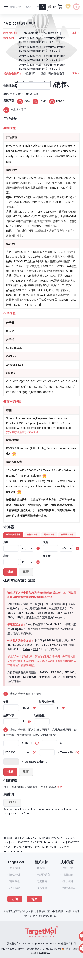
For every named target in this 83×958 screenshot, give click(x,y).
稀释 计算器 (32, 534)
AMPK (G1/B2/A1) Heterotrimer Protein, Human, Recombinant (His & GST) (42, 48)
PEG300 (29, 613)
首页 (34, 899)
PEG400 (69, 672)
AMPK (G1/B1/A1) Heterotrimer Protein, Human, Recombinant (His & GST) (42, 40)
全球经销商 (43, 874)
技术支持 (42, 887)
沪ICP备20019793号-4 (13, 948)
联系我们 (42, 868)
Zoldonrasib (50, 33)
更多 (59, 787)
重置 (26, 572)
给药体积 (8, 715)
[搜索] (42, 7)
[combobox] (21, 86)
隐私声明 (14, 874)
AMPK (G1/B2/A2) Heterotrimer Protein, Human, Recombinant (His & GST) (42, 57)
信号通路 (67, 881)
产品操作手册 (18, 109)
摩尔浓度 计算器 (13, 534)
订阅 (15, 899)
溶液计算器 (69, 887)
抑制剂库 (30, 73)
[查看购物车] (60, 6)
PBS (10, 617)
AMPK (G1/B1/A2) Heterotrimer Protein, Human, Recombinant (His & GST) (42, 66)
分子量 (47, 556)
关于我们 (14, 868)
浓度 (45, 542)
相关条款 (14, 887)
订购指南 (42, 881)
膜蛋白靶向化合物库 (52, 73)
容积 (6, 556)
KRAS (12, 802)
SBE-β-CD (29, 676)
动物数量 (39, 715)
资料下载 (67, 868)
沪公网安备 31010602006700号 (44, 948)
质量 (6, 542)
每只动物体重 (47, 701)
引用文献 (67, 874)
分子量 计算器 (67, 534)
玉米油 (43, 676)
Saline (67, 613)
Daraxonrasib (30, 33)
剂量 (6, 701)
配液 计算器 (49, 534)
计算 (10, 572)
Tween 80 (48, 613)
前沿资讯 (14, 881)
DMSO (11, 613)
